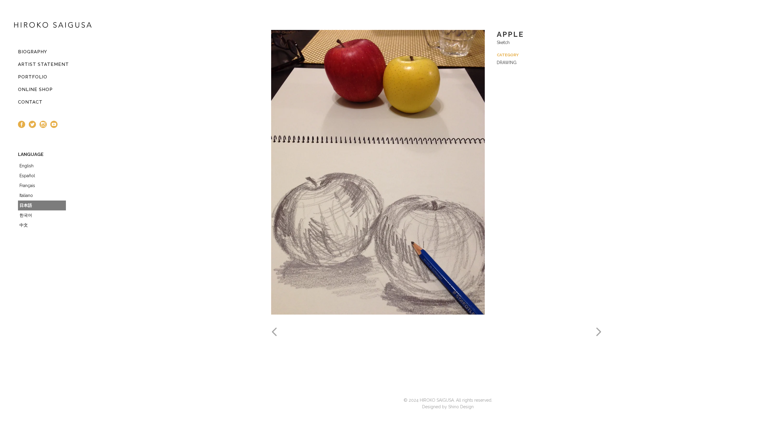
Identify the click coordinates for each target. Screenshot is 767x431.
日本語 (25, 205)
